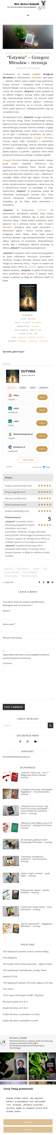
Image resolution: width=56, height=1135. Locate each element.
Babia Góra (8, 569)
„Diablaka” (42, 210)
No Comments (34, 68)
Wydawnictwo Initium (29, 576)
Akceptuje (28, 1122)
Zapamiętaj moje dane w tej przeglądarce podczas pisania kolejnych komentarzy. (26, 656)
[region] (28, 1110)
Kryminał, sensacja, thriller (19, 53)
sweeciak (9, 582)
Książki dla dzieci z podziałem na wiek (20, 1020)
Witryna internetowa (12, 637)
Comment (7, 663)
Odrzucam (28, 1129)
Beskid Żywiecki (23, 569)
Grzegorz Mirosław (32, 323)
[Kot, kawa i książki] (28, 5)
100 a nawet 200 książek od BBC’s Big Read (23, 995)
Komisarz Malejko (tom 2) (31, 337)
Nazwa (7, 610)
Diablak (36, 569)
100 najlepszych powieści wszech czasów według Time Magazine (26, 954)
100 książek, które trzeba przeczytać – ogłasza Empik (27, 964)
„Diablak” (32, 266)
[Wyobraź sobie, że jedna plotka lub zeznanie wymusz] (42, 1066)
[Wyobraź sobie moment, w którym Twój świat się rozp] (13, 1066)
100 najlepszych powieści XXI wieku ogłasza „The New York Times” (28, 985)
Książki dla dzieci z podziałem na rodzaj (21, 1014)
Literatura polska (10, 576)
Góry (45, 569)
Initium (35, 326)
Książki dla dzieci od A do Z (15, 1008)
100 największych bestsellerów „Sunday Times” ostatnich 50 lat (25, 973)
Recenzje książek (43, 53)
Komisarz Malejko (30, 572)
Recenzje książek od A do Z (15, 1001)
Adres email (9, 624)
